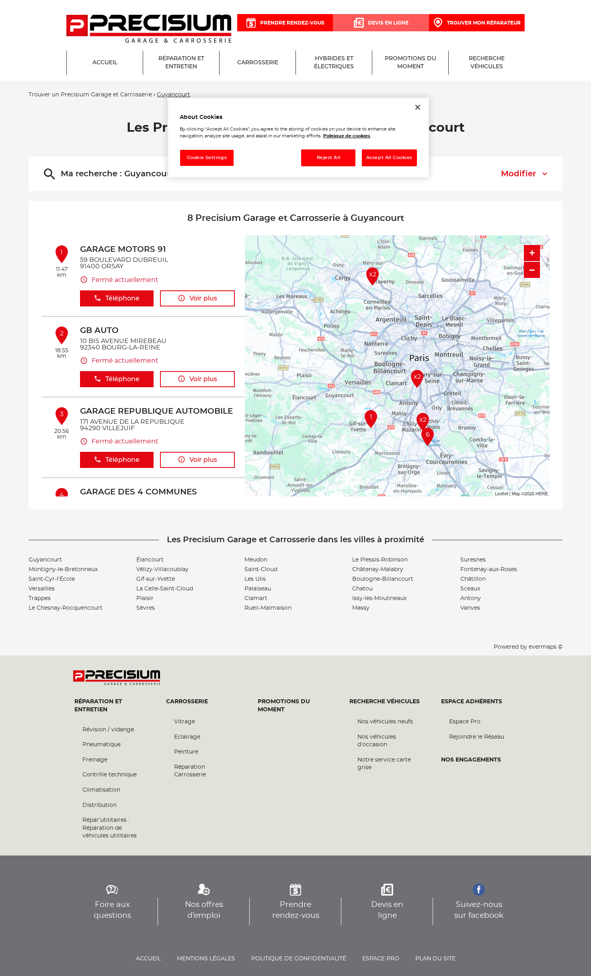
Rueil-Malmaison (267, 608)
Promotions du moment (284, 706)
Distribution (99, 805)
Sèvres (145, 608)
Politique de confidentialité (298, 959)
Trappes (40, 598)
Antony (470, 598)
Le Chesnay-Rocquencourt (66, 608)
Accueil (148, 959)
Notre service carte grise (384, 764)
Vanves (470, 608)
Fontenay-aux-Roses (488, 569)
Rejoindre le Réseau (476, 737)
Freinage (94, 760)
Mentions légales (206, 959)
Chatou (362, 589)
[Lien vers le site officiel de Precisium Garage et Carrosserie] (148, 29)
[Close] (418, 107)
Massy (360, 608)
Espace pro (380, 959)
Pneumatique (101, 744)
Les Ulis (255, 579)
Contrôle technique (109, 775)
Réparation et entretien (98, 706)
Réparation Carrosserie (190, 771)
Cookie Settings (207, 157)
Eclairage (187, 737)
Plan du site (435, 959)
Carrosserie (187, 701)
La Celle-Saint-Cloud (164, 589)
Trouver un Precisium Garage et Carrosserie (90, 95)
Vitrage (184, 722)
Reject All (329, 157)
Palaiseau (257, 589)
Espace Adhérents (471, 701)
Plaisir (145, 598)
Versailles (42, 589)
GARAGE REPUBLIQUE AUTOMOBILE (156, 411)
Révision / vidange (108, 730)
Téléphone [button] (122, 298)
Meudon (255, 560)
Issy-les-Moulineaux (379, 598)
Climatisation (101, 790)
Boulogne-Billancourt (382, 579)
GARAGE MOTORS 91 (123, 249)
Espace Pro (464, 722)
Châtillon (473, 579)
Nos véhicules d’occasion (376, 741)
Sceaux (470, 589)
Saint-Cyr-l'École (52, 579)
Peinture (186, 752)
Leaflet (501, 493)
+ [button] (532, 253)
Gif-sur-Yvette (155, 579)
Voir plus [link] (203, 298)
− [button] (532, 270)
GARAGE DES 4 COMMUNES (138, 492)
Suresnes (473, 560)
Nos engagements (471, 760)
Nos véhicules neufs (385, 722)
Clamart (255, 598)
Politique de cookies (346, 136)
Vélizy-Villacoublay (162, 569)
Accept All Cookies (389, 157)
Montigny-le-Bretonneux (63, 569)
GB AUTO (99, 331)
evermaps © (545, 647)
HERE (542, 493)
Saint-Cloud (260, 569)
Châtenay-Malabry (377, 569)
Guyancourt (45, 560)
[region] (298, 138)
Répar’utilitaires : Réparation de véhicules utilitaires (109, 828)
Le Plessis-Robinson (380, 560)
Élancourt (150, 560)
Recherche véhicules (384, 701)
